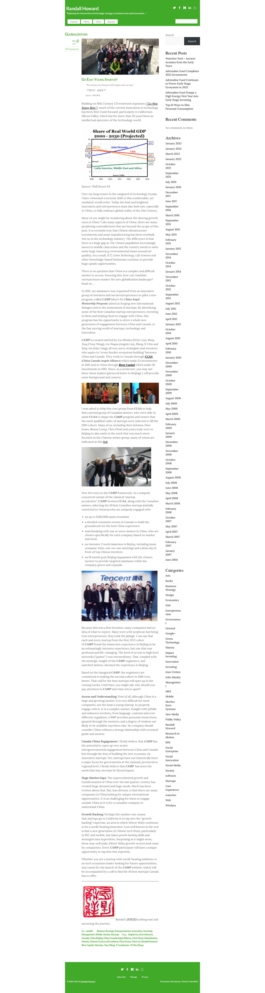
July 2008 (171, 482)
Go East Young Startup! (99, 79)
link (105, 441)
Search (169, 35)
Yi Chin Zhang (136, 945)
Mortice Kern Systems (170, 705)
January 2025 (173, 143)
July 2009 (171, 403)
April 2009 (171, 413)
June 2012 (171, 313)
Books (111, 21)
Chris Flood (137, 938)
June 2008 (171, 487)
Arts (167, 575)
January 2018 (173, 187)
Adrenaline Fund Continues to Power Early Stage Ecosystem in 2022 (181, 83)
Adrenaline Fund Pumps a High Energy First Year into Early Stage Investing (181, 96)
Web (168, 800)
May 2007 (171, 526)
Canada (85, 938)
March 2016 (172, 215)
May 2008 (171, 493)
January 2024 (173, 148)
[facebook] (179, 7)
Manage (133, 977)
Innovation (137, 931)
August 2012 (172, 303)
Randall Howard (149, 941)
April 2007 (171, 531)
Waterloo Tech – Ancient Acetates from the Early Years (180, 62)
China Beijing (96, 938)
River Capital (127, 365)
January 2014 (173, 271)
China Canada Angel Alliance (117, 938)
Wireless (170, 805)
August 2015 (172, 229)
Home (73, 21)
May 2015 (171, 234)
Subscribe (121, 977)
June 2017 (171, 201)
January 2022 (173, 159)
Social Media (173, 765)
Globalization (150, 938)
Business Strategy (105, 931)
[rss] (195, 7)
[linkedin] (190, 7)
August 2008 (173, 477)
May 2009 (171, 408)
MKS (168, 691)
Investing (147, 931)
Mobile (99, 934)
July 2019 (170, 182)
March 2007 (172, 536)
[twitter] (174, 7)
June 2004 (171, 559)
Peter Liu (136, 941)
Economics (172, 600)
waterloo (170, 795)
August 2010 (172, 338)
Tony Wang (109, 945)
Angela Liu (133, 934)
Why (98, 21)
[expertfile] (185, 7)
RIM (167, 742)
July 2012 (170, 308)
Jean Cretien (173, 672)
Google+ (170, 633)
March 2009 (172, 419)
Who (86, 21)
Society (106, 934)
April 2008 (171, 498)
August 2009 (173, 398)
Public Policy (173, 719)
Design (169, 595)
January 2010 (173, 357)
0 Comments (72, 49)
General (170, 628)
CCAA (149, 356)
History (169, 647)
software (170, 775)
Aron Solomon (146, 934)
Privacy (145, 977)
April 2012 (171, 319)
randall (89, 931)
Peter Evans (125, 941)
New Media (172, 714)
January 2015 (173, 248)
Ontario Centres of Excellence (104, 941)
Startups (115, 934)
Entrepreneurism (123, 931)
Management (88, 934)
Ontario (85, 941)
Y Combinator (122, 945)
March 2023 (172, 153)
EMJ (167, 605)
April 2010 (171, 343)
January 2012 (173, 324)
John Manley (173, 677)
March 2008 (172, 503)
